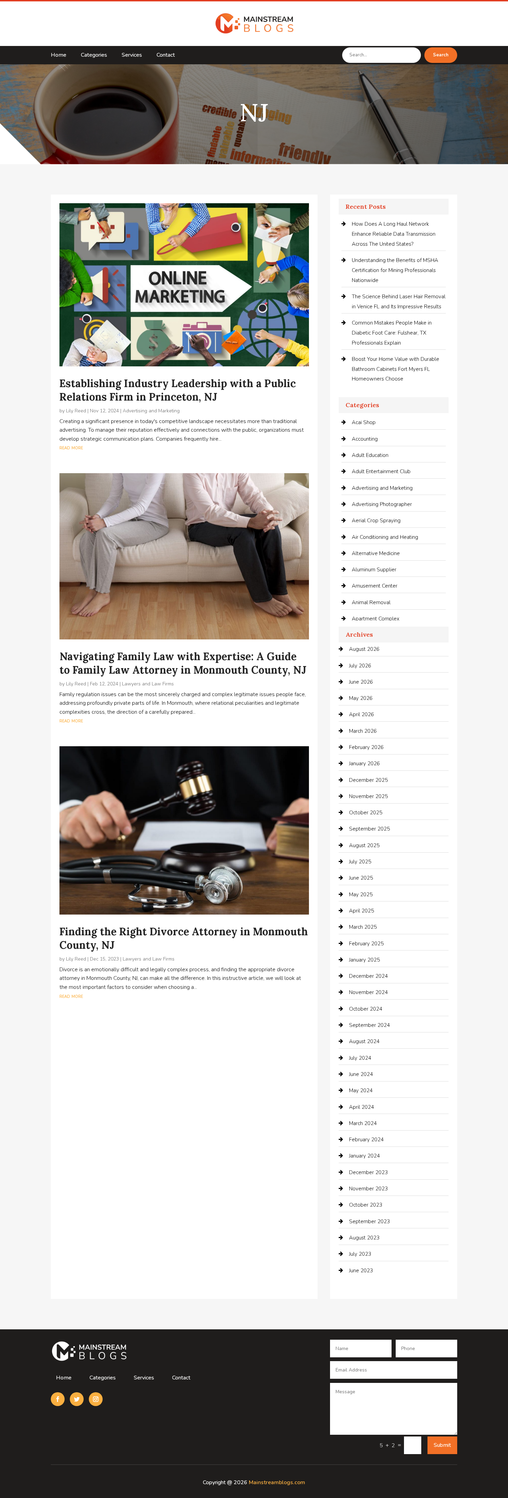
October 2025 (365, 812)
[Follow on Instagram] (96, 1399)
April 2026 (361, 714)
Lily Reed (76, 411)
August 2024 (364, 1041)
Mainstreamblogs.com (277, 1482)
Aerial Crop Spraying (376, 520)
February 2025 (366, 943)
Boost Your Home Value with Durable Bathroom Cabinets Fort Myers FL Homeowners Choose (395, 369)
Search (441, 55)
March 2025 (363, 927)
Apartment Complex (375, 618)
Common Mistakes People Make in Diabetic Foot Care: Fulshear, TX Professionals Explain (392, 332)
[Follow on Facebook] (58, 1399)
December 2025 (368, 780)
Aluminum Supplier (374, 569)
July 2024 (360, 1058)
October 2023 (365, 1204)
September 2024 (369, 1025)
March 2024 (363, 1123)
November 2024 (368, 992)
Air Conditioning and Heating (385, 537)
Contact (166, 56)
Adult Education (370, 455)
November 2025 (368, 796)
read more (71, 447)
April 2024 (361, 1107)
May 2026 (361, 698)
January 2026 (364, 763)
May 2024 (361, 1090)
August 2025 (364, 845)
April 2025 (361, 910)
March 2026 (363, 731)
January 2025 (364, 959)
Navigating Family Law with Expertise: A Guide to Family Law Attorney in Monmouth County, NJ (183, 663)
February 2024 (366, 1139)
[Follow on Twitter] (77, 1399)
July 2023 (360, 1254)
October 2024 (365, 1008)
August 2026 (364, 649)
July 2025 (360, 861)
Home (58, 56)
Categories (94, 56)
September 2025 (369, 828)
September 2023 (369, 1221)
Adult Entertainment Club (381, 471)
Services (132, 56)
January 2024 (364, 1155)
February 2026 (366, 747)
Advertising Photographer (382, 504)
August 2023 (364, 1237)
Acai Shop (364, 422)
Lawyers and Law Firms (148, 684)
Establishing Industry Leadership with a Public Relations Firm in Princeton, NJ (177, 390)
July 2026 (360, 665)
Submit (442, 1445)
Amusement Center (374, 585)
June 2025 (361, 877)
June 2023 (361, 1270)
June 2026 (361, 681)
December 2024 (368, 976)
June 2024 (361, 1074)
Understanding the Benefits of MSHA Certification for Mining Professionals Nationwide (395, 270)
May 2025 (361, 894)
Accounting (365, 439)
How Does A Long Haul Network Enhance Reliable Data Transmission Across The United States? (393, 234)
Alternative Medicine (376, 553)
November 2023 (368, 1188)
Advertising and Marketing (151, 411)
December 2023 (368, 1172)
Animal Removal (371, 602)
